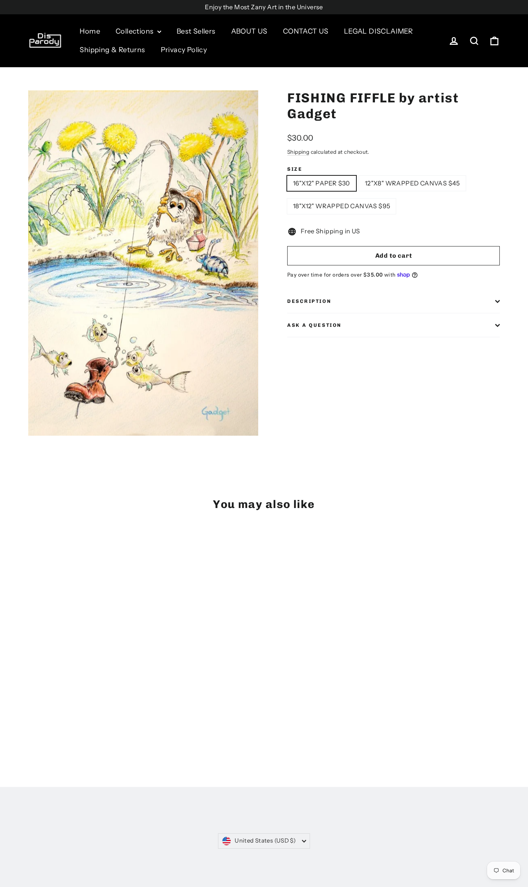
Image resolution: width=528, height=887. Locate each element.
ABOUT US (249, 31)
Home (90, 31)
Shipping (298, 152)
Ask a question (314, 325)
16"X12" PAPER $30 (321, 183)
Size (294, 169)
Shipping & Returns (112, 50)
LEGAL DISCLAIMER (378, 31)
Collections (135, 31)
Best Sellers (196, 31)
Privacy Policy (184, 50)
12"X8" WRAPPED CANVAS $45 (412, 183)
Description (309, 301)
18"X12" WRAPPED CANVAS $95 (341, 206)
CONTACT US (306, 31)
